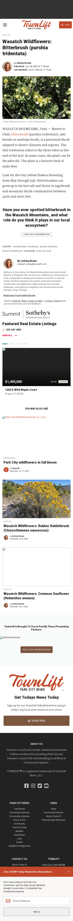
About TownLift (53, 816)
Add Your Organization (36, 650)
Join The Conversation (36, 234)
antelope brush (20, 246)
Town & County (19, 827)
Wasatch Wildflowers (12, 251)
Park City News (19, 803)
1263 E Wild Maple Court (21, 389)
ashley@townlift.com (36, 264)
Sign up (36, 912)
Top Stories (19, 808)
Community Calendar (20, 812)
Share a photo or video (31, 301)
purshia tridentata (49, 246)
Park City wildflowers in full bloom (30, 462)
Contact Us (19, 859)
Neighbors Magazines (19, 846)
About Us (36, 744)
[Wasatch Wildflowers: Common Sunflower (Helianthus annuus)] (36, 566)
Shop (53, 808)
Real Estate (19, 835)
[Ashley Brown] (8, 66)
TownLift (16, 468)
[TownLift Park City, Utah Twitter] (40, 786)
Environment (9, 458)
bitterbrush (19, 134)
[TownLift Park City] (36, 25)
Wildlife (6, 35)
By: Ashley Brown (27, 261)
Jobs (19, 838)
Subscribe (37, 720)
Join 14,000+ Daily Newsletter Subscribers (27, 871)
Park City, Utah (43, 251)
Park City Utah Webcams (53, 820)
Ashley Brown (24, 63)
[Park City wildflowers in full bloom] (36, 435)
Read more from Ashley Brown (19, 295)
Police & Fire (19, 820)
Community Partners (53, 812)
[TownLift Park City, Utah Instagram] (33, 786)
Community (19, 823)
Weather (19, 831)
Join (67, 25)
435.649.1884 (13, 330)
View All (7, 335)
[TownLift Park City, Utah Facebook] (26, 786)
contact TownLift (53, 301)
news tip (16, 301)
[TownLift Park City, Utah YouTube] (46, 786)
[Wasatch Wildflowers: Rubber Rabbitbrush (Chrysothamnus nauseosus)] (36, 499)
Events (19, 842)
